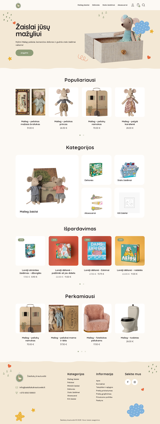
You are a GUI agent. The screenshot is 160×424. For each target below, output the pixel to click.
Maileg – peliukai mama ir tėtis (63, 339)
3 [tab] (85, 351)
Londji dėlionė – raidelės (130, 270)
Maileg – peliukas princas (63, 123)
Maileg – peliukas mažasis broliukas (30, 123)
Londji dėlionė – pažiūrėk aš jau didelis (63, 271)
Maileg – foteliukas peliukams (97, 339)
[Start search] (143, 5)
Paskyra (99, 400)
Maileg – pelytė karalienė (130, 123)
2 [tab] (83, 135)
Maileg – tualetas (130, 337)
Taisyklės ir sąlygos (104, 387)
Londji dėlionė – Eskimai (96, 270)
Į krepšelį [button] (30, 130)
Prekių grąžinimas (103, 394)
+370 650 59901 (27, 392)
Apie (98, 380)
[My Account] (133, 5)
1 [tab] (80, 135)
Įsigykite (24, 53)
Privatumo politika (104, 397)
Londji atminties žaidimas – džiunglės (30, 271)
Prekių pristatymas (104, 390)
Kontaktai (100, 384)
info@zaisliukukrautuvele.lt (32, 387)
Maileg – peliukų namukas (96, 123)
